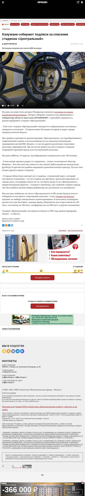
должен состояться (64, 196)
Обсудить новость (42, 278)
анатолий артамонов (75, 231)
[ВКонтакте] (3, 225)
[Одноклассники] (6, 225)
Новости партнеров (56, 455)
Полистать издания (9, 393)
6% (7, 270)
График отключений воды (39, 24)
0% (3, 270)
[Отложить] (18, 105)
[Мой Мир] (9, 225)
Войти (82, 2)
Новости (5, 20)
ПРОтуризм (25, 24)
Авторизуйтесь (42, 306)
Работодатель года (67, 24)
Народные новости (17, 20)
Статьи (28, 20)
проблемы (62, 231)
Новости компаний (11, 329)
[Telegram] (12, 225)
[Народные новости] (78, 2)
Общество (5, 29)
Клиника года (54, 24)
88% (41, 270)
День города (15, 24)
